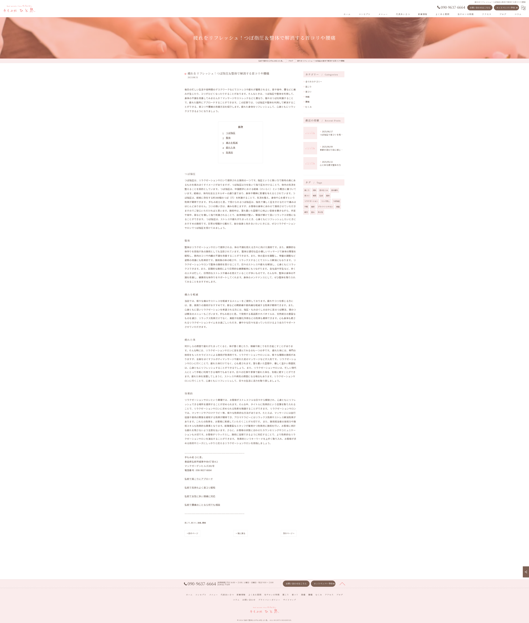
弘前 (321, 195)
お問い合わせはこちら (480, 7)
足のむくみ (323, 190)
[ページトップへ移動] (342, 583)
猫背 (313, 206)
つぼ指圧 (230, 133)
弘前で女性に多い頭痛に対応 (200, 496)
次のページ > (288, 533)
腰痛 (204, 522)
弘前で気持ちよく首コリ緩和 (200, 487)
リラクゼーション (311, 201)
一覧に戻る (240, 533)
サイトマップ (289, 599)
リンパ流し (325, 201)
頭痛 (199, 522)
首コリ (194, 522)
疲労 (306, 212)
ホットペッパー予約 (505, 7)
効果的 (229, 152)
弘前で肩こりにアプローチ (199, 478)
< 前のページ (192, 533)
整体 (228, 137)
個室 (338, 206)
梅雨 (314, 195)
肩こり (187, 522)
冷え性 (320, 212)
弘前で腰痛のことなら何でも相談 (202, 504)
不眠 (306, 206)
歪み (313, 212)
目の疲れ (334, 190)
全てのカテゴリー (313, 81)
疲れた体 (230, 147)
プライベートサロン (325, 206)
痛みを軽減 (232, 142)
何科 (314, 190)
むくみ (308, 106)
